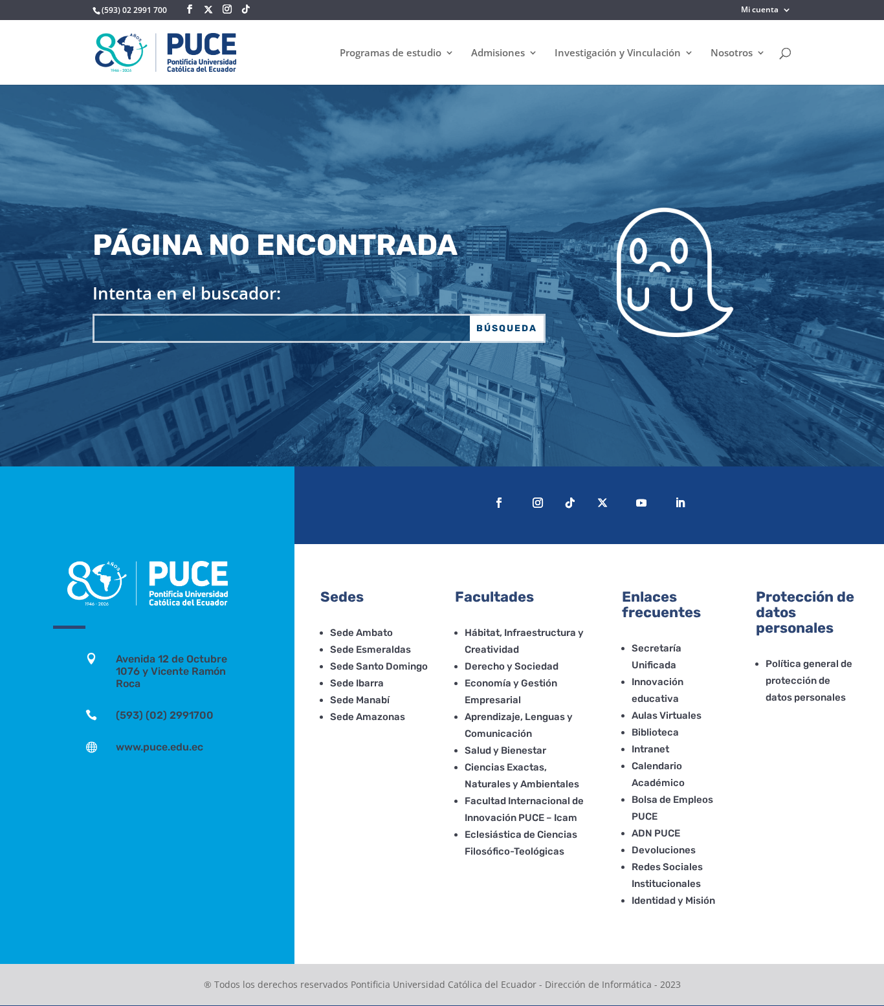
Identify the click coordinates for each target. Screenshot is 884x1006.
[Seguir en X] (208, 9)
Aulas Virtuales (667, 715)
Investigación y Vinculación (618, 53)
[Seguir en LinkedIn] (680, 502)
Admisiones (498, 53)
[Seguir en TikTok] (570, 502)
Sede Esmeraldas (370, 649)
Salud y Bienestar (505, 750)
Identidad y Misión (673, 900)
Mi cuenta (760, 10)
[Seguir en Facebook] (499, 502)
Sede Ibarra (357, 683)
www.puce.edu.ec (159, 747)
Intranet (650, 749)
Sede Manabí (360, 700)
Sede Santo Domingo (379, 666)
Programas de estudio (390, 53)
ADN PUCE (656, 833)
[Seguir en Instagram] (538, 502)
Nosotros (732, 53)
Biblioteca (655, 732)
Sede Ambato (361, 633)
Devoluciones (664, 850)
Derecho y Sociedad (511, 666)
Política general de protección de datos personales (809, 680)
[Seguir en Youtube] (641, 502)
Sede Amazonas (367, 717)
